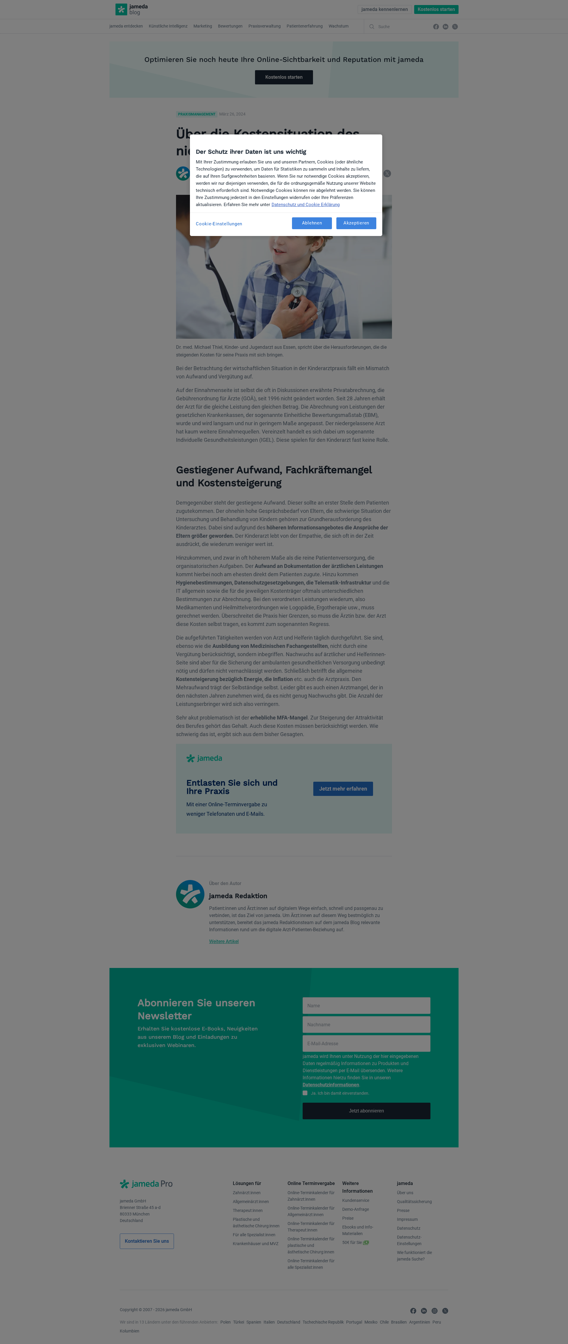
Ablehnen (312, 223)
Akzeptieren (356, 223)
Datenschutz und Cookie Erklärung (306, 204)
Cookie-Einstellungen (219, 224)
